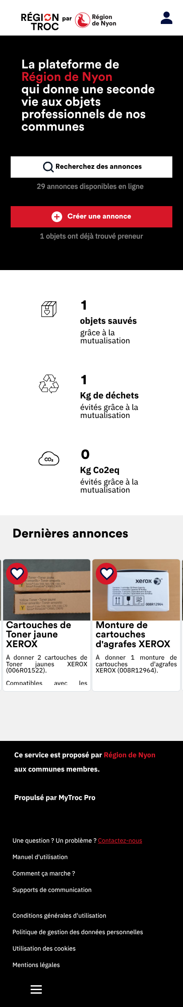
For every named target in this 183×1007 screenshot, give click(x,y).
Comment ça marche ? (43, 873)
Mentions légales (36, 965)
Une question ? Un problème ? (77, 840)
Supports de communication (52, 890)
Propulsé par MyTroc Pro (54, 797)
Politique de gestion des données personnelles (77, 932)
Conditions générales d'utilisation (59, 915)
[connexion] (164, 18)
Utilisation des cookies (44, 948)
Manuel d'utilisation (40, 857)
